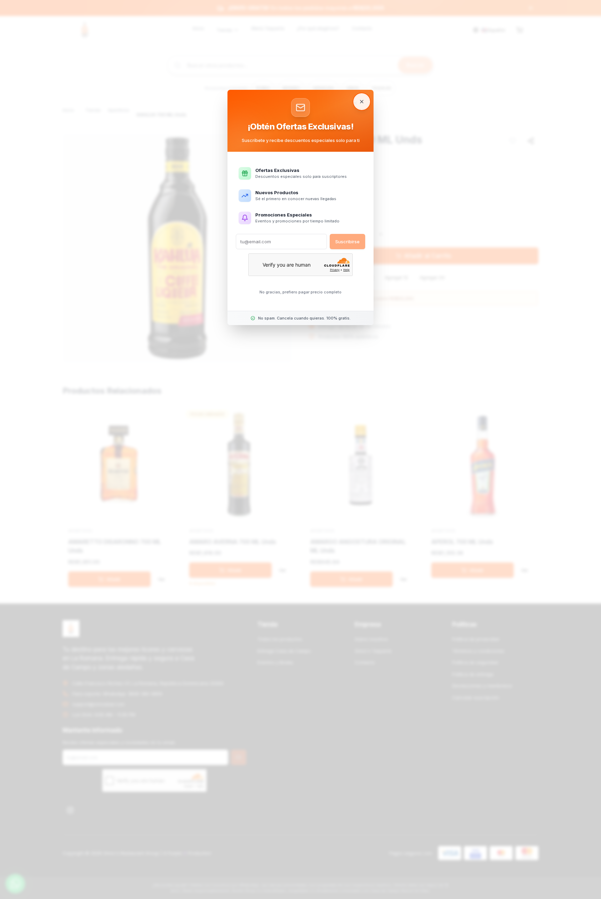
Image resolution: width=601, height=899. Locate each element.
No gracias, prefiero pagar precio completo (300, 292)
